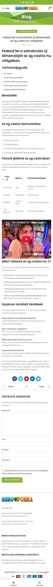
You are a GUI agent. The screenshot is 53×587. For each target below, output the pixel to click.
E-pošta (5, 449)
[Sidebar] (3, 179)
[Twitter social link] (23, 2)
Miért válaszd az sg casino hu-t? (16, 85)
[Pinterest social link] (26, 2)
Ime (4, 439)
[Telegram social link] (32, 2)
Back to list (26, 386)
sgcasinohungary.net (29, 21)
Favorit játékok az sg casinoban (16, 81)
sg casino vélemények (33, 295)
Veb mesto (6, 460)
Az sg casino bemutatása (13, 77)
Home (17, 21)
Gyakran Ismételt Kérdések (14, 89)
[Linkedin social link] (29, 2)
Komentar (6, 410)
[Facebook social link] (20, 2)
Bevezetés (8, 73)
